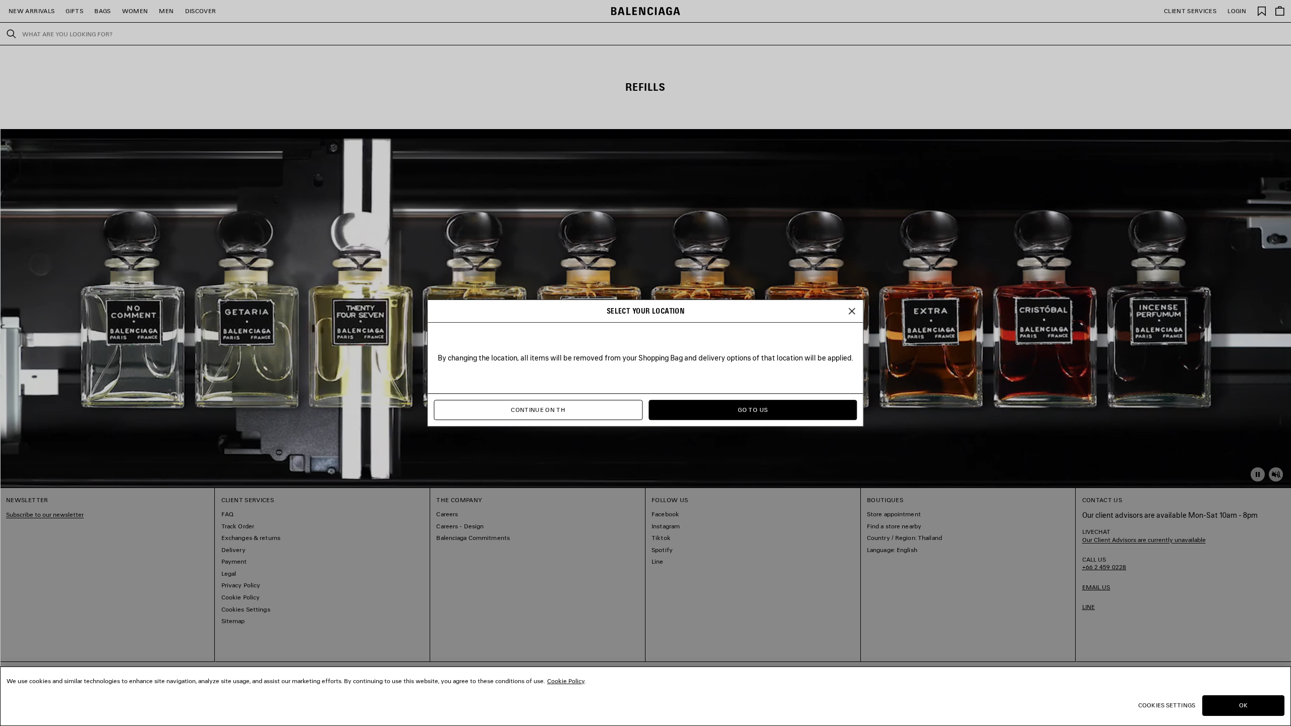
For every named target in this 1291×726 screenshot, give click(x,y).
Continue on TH (538, 409)
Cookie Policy (565, 681)
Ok (1243, 705)
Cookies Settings (1166, 705)
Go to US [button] (753, 409)
